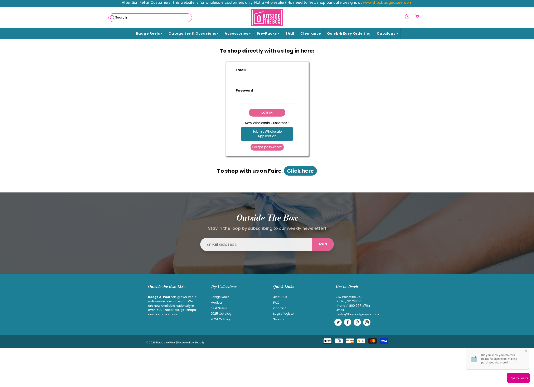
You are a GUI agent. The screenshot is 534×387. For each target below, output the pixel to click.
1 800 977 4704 (359, 306)
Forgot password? (267, 147)
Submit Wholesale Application (267, 134)
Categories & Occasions (193, 33)
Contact (279, 308)
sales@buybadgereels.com (358, 314)
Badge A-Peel (165, 342)
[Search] (112, 16)
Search (278, 319)
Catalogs (386, 33)
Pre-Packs (267, 33)
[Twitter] (338, 322)
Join (322, 244)
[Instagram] (366, 322)
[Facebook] (347, 322)
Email (241, 70)
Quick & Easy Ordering (349, 33)
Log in (267, 113)
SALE (289, 33)
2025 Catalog (221, 314)
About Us (280, 297)
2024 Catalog (221, 319)
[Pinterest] (357, 322)
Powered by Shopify (190, 342)
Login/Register (284, 314)
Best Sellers (219, 308)
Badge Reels (148, 33)
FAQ (276, 302)
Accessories (237, 33)
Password (244, 90)
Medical (216, 302)
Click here (300, 171)
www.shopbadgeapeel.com (387, 2)
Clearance (310, 33)
